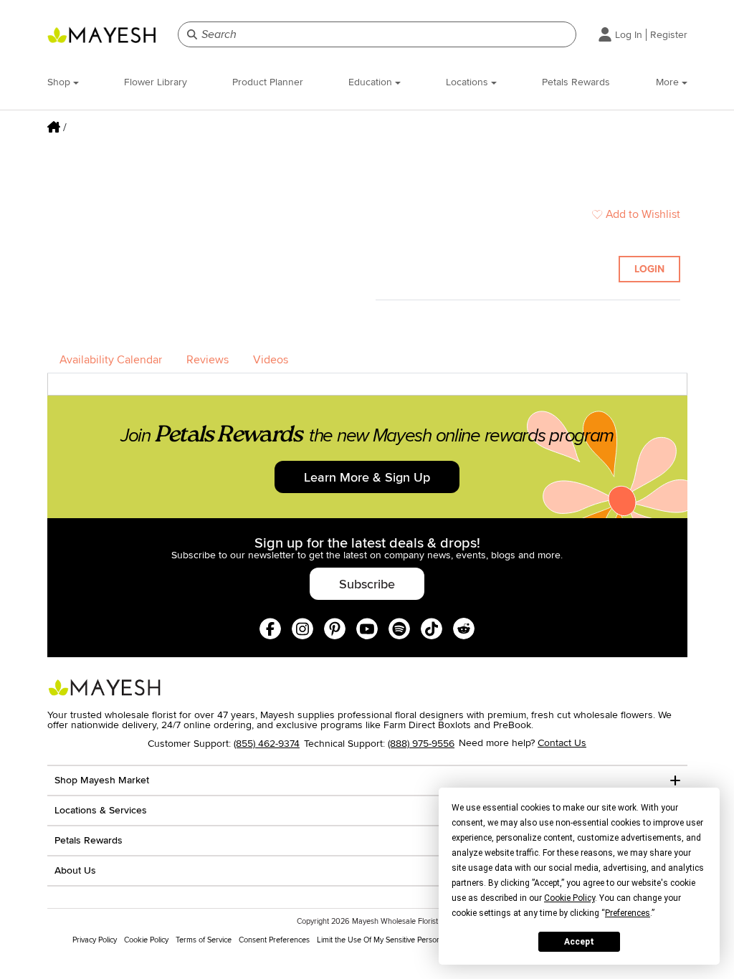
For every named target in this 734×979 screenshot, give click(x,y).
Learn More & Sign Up (367, 477)
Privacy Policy (94, 940)
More (669, 82)
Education (371, 82)
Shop (60, 82)
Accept (579, 942)
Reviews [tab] (207, 360)
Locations (468, 82)
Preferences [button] (627, 913)
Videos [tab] (270, 360)
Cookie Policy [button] (569, 898)
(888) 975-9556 (421, 743)
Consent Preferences (274, 940)
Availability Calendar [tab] (110, 360)
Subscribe (367, 584)
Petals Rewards (576, 82)
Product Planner (267, 82)
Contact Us (562, 743)
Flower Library (155, 82)
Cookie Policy (146, 940)
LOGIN (649, 269)
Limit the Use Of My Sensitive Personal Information (402, 940)
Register (668, 35)
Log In (628, 35)
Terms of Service (204, 940)
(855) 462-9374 (267, 743)
